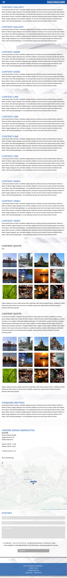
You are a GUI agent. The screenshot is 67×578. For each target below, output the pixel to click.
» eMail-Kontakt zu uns (9, 451)
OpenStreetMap (52, 509)
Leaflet (44, 509)
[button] (33, 482)
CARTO (64, 509)
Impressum (28, 572)
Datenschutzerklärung (19, 543)
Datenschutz (38, 572)
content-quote (11, 246)
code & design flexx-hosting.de (32, 566)
